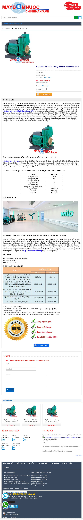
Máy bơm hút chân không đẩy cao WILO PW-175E (52, 420)
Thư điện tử (9, 369)
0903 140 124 (16, 445)
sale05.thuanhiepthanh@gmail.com (17, 492)
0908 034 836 (5, 437)
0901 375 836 (5, 445)
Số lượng (38, 89)
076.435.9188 (16, 437)
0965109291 (26, 437)
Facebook (13, 517)
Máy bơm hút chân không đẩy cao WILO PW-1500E (11, 420)
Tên (7, 364)
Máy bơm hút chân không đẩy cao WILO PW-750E (31, 420)
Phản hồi (10, 390)
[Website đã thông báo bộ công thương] (10, 509)
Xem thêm (78, 455)
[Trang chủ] (3, 28)
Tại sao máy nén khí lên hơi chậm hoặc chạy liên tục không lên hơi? (62, 435)
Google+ (5, 517)
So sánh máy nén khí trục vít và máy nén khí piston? (57, 451)
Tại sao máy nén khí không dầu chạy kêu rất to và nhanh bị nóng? (61, 446)
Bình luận (9, 374)
